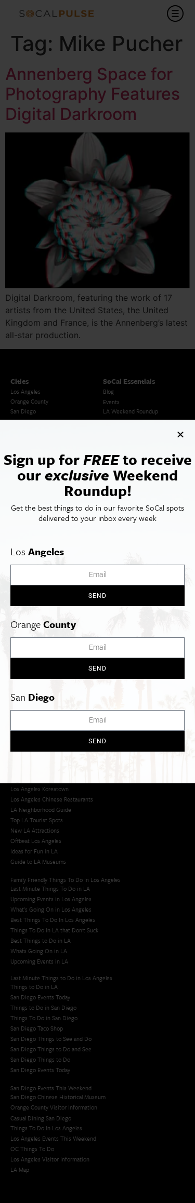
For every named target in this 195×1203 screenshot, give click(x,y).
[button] (180, 434)
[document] (97, 601)
